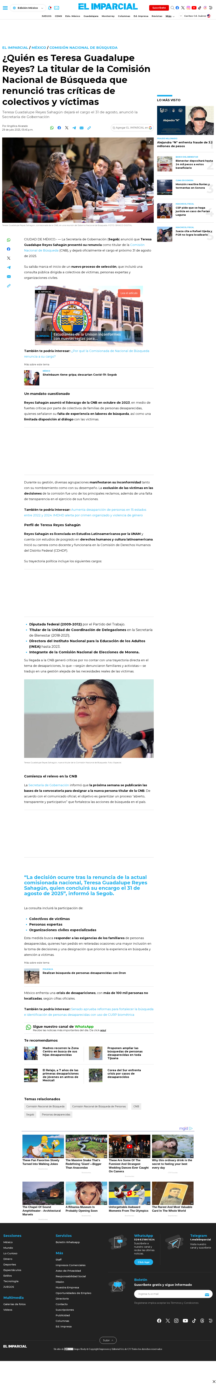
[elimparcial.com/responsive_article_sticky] (214, 1381)
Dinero (7, 1259)
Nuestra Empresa (67, 1287)
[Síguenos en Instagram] (188, 7)
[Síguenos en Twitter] (183, 7)
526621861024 (144, 1239)
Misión (60, 1281)
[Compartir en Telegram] (74, 127)
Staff (58, 1259)
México (39, 48)
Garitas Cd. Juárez (195, 16)
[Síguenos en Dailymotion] (210, 7)
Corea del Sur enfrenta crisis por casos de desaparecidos (124, 1074)
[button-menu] (5, 8)
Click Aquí (143, 1262)
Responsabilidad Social (71, 1276)
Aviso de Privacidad (68, 1270)
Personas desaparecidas (56, 1114)
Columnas (124, 16)
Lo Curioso (10, 1253)
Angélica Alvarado (17, 126)
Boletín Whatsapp (68, 1242)
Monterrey (108, 16)
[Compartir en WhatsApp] (51, 127)
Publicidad (63, 1315)
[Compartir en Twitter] (66, 127)
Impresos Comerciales (71, 1265)
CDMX (58, 16)
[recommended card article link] (31, 377)
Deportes (9, 1264)
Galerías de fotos (14, 1304)
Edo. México (72, 16)
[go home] (15, 1346)
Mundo (8, 1247)
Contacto (62, 1304)
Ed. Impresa (141, 16)
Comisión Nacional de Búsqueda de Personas (99, 1106)
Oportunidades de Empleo (73, 1293)
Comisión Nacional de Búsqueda (83, 48)
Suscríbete (159, 7)
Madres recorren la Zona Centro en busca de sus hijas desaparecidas (61, 1051)
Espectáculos (12, 1270)
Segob (30, 1114)
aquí (103, 1030)
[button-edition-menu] (181, 16)
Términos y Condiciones (184, 1302)
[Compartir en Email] (81, 127)
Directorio (62, 1298)
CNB (136, 1106)
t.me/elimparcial (200, 1239)
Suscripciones (65, 1309)
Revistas (157, 16)
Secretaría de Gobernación (49, 785)
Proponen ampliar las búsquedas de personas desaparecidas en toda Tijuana (125, 1053)
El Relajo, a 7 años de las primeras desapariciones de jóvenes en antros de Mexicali (61, 1075)
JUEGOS (46, 16)
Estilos (7, 1275)
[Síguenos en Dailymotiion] (211, 1321)
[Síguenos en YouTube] (194, 7)
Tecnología (10, 1281)
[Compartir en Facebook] (59, 127)
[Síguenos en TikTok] (199, 7)
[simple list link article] (185, 122)
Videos (7, 1309)
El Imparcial (15, 48)
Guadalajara (91, 16)
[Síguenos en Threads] (205, 7)
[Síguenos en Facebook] (177, 7)
